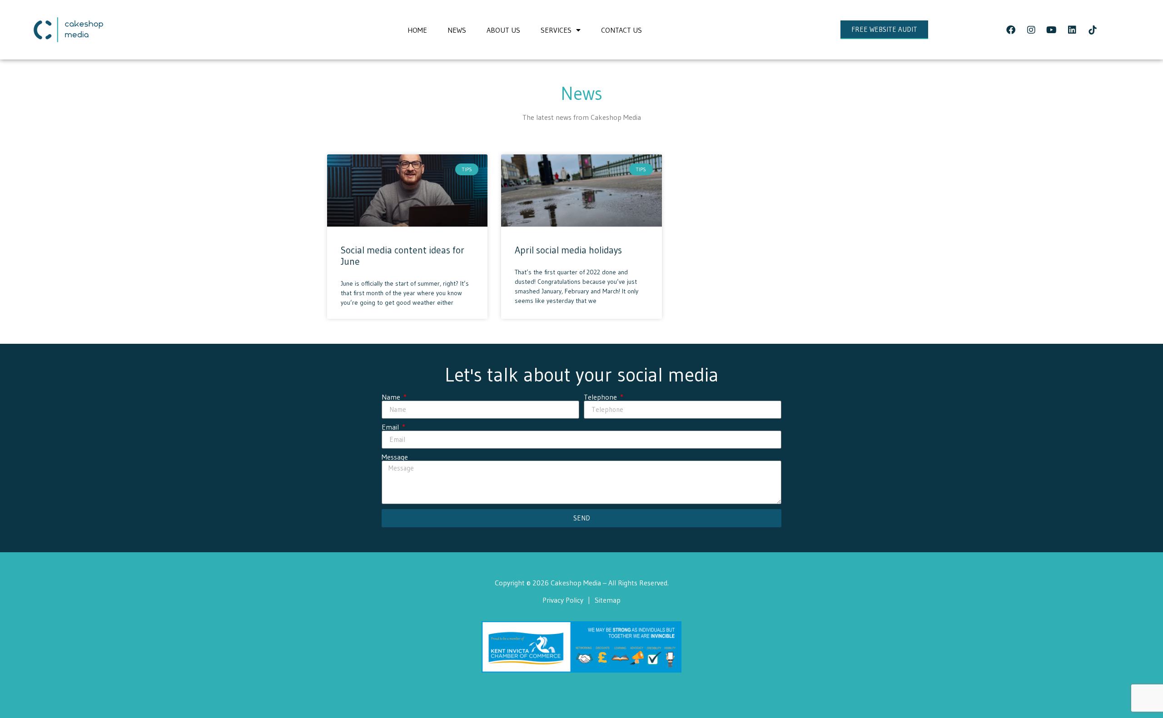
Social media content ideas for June (402, 255)
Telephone (601, 397)
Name (392, 397)
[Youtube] (1052, 30)
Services (556, 30)
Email (391, 427)
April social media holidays (568, 250)
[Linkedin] (1072, 30)
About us (503, 30)
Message (395, 457)
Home (417, 30)
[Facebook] (1011, 30)
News (456, 30)
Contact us (621, 30)
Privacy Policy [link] (562, 599)
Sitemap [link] (608, 599)
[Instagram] (1031, 30)
